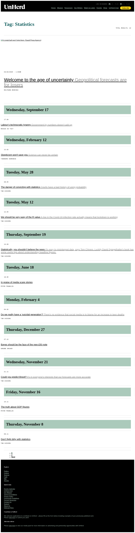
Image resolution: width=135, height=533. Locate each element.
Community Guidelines (11, 498)
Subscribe (125, 8)
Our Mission (8, 492)
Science (6, 475)
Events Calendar (9, 489)
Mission (60, 8)
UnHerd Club (114, 8)
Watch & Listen (89, 8)
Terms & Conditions (10, 494)
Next (13, 457)
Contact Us (7, 502)
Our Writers (78, 8)
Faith (5, 477)
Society (6, 481)
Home (53, 8)
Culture (6, 473)
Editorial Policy (9, 508)
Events (99, 8)
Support (6, 504)
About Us (7, 506)
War (5, 479)
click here (12, 517)
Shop (105, 8)
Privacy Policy (8, 496)
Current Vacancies (10, 500)
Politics (6, 471)
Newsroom (68, 8)
